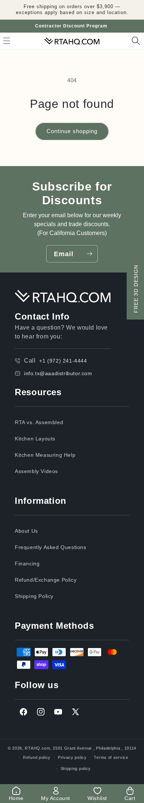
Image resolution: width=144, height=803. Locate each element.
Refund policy (37, 757)
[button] (136, 41)
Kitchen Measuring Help (45, 455)
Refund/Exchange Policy (45, 580)
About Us (26, 531)
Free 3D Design (136, 289)
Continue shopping (72, 131)
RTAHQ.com (37, 748)
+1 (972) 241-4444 (63, 361)
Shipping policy (76, 768)
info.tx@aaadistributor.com (58, 373)
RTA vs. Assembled (39, 422)
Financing (27, 563)
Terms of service (111, 757)
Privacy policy (72, 757)
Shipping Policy (34, 596)
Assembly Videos (36, 471)
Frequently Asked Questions (50, 547)
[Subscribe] (89, 253)
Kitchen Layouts (35, 439)
